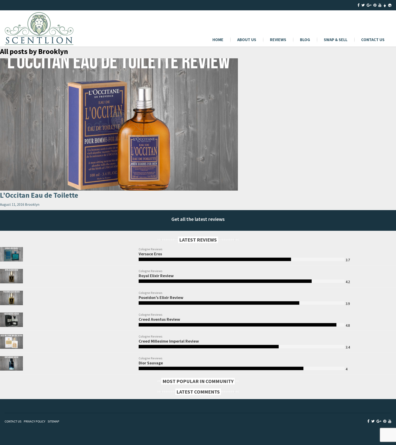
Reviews (278, 39)
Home (217, 39)
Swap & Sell (335, 39)
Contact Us (373, 39)
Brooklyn (32, 204)
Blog (305, 39)
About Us (246, 39)
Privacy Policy (34, 421)
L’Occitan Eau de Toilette (39, 195)
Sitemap (53, 421)
